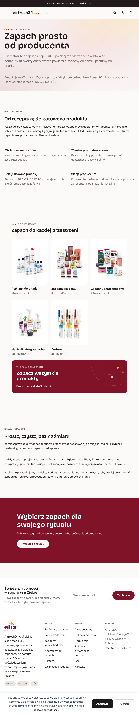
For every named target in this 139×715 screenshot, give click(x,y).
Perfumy (50, 660)
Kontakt (80, 666)
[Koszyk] (131, 12)
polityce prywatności (45, 709)
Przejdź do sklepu (33, 543)
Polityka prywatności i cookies (83, 651)
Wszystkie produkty (57, 666)
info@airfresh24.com (118, 648)
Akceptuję (102, 703)
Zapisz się (123, 595)
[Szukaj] (114, 12)
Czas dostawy (83, 629)
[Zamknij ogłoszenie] (90, 3)
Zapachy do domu (56, 635)
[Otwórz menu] (6, 12)
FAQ (77, 660)
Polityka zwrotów (85, 635)
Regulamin (81, 640)
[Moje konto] (122, 12)
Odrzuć (124, 703)
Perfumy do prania (56, 629)
